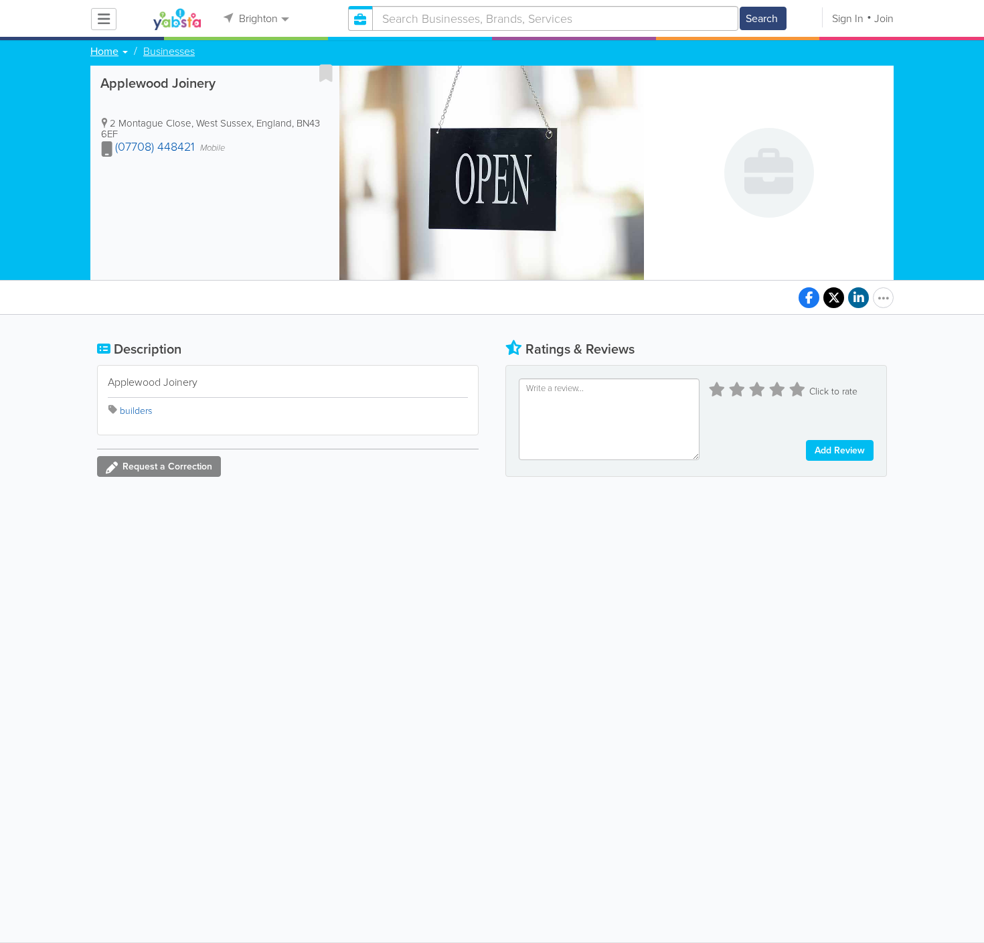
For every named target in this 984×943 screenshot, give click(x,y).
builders (136, 411)
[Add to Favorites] (326, 73)
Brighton (257, 18)
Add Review (840, 450)
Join (884, 18)
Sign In (848, 18)
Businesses (169, 51)
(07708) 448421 (155, 146)
